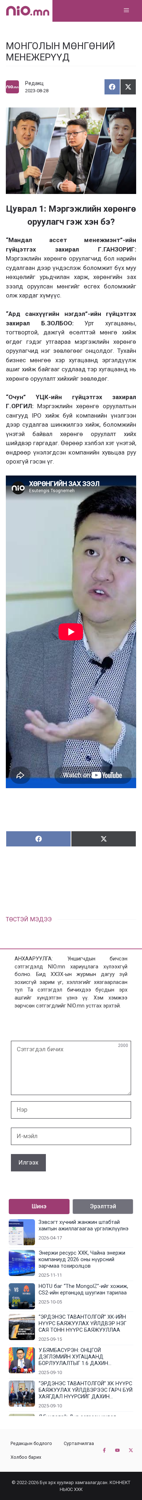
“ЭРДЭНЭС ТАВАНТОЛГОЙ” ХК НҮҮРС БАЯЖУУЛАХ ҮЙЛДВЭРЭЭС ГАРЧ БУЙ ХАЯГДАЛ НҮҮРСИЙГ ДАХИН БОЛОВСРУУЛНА (86, 1390)
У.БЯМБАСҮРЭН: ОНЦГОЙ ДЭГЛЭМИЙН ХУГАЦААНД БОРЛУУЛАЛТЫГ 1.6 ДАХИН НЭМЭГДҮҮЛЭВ (73, 1357)
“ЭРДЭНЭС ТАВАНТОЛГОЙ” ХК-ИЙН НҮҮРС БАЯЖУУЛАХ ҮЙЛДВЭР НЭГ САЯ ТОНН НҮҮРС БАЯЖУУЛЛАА (82, 1323)
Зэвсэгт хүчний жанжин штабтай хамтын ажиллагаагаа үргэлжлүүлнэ (84, 1225)
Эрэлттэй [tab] (103, 1206)
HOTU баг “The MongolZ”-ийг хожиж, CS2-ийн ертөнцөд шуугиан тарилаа (83, 1289)
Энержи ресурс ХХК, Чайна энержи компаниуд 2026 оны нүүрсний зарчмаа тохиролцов (82, 1259)
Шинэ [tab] (39, 1206)
